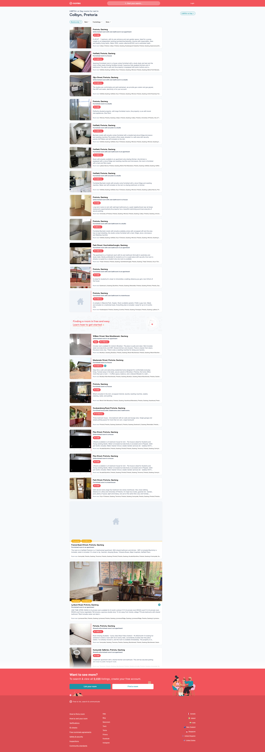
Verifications (75, 723)
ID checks (73, 728)
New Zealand (190, 727)
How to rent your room (78, 718)
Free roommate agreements (80, 732)
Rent (86, 22)
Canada (192, 714)
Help (104, 714)
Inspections (74, 741)
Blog (104, 718)
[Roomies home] (75, 3)
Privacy (105, 734)
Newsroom (106, 722)
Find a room (133, 686)
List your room (90, 686)
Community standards (78, 746)
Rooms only (75, 22)
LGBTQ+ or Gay (187, 13)
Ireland (193, 718)
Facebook (106, 738)
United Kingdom (190, 736)
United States (190, 740)
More (107, 22)
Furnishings (97, 22)
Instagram (106, 743)
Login (192, 3)
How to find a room (77, 714)
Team (104, 726)
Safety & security (76, 737)
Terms (105, 730)
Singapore (192, 731)
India (193, 722)
